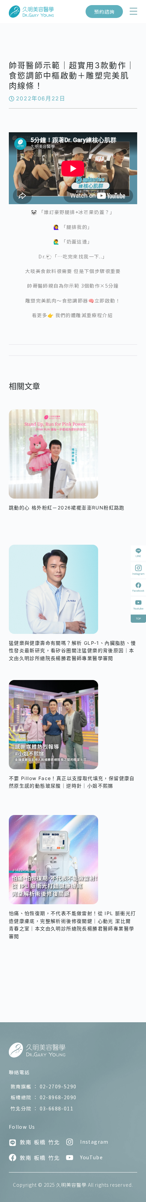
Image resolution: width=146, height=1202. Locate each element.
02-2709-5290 (44, 1086)
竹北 (54, 1142)
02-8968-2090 (44, 1097)
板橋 (39, 1142)
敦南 (25, 1142)
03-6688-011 (42, 1108)
